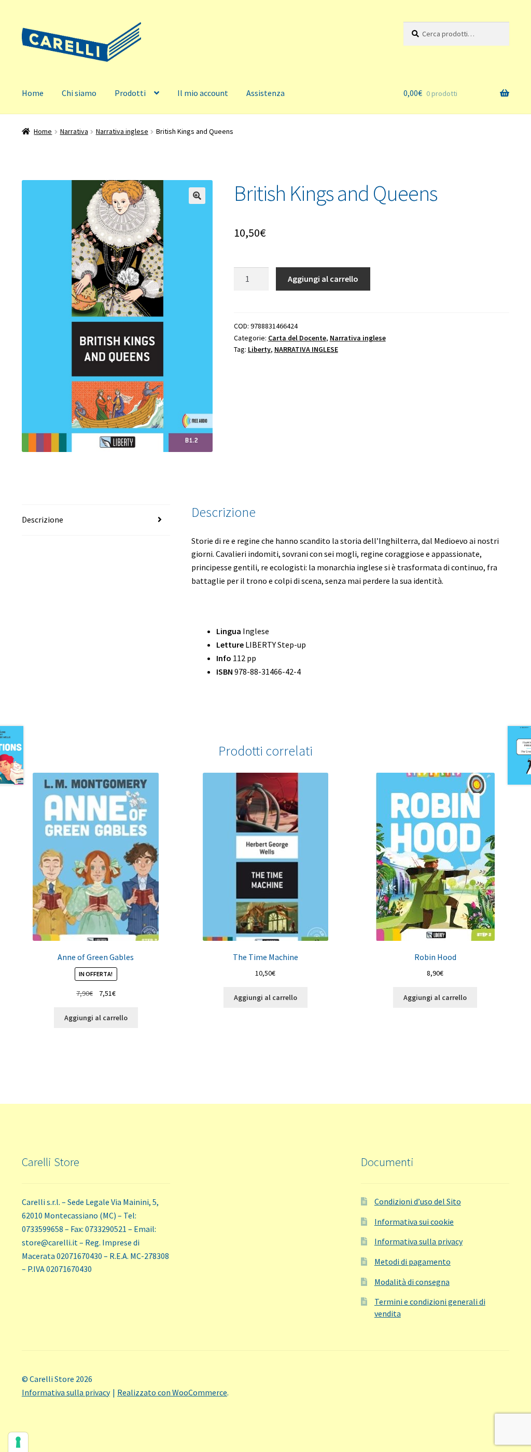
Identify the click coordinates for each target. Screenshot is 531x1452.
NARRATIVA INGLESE (306, 349)
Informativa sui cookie (414, 1221)
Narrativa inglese (122, 131)
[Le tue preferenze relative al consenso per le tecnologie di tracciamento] (18, 1442)
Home (33, 93)
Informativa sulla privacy (418, 1241)
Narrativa (74, 131)
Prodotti (130, 93)
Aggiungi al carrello (323, 278)
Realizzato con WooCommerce (172, 1392)
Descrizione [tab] (42, 519)
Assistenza (265, 93)
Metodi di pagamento (412, 1261)
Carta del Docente (297, 338)
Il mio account (202, 93)
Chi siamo (79, 93)
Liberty (259, 349)
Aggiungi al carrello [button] (96, 1017)
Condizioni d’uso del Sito (417, 1201)
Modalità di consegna (412, 1282)
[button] (197, 195)
